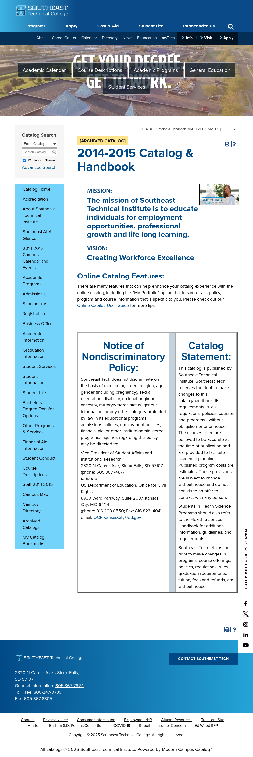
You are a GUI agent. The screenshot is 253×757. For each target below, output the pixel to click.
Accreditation (35, 199)
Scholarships (35, 303)
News (127, 37)
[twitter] (245, 614)
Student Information (33, 379)
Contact (28, 719)
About (41, 37)
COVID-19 (121, 725)
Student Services (126, 87)
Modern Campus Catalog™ (187, 749)
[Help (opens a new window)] (234, 144)
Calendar (89, 37)
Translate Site (212, 719)
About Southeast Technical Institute (39, 215)
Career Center (64, 37)
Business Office (38, 323)
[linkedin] (245, 635)
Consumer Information (96, 719)
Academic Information (33, 337)
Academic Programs (156, 70)
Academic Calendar (44, 70)
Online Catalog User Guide (103, 305)
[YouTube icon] (245, 645)
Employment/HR (138, 719)
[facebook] (245, 604)
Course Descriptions (100, 70)
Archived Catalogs (31, 524)
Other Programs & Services (38, 429)
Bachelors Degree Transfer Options (38, 409)
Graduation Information (33, 353)
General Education (210, 70)
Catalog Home (36, 189)
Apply (71, 26)
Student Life (151, 26)
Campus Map (35, 494)
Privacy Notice (55, 719)
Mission (34, 725)
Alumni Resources (176, 719)
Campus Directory (32, 507)
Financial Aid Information (35, 445)
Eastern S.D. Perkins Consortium (77, 725)
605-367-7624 (69, 685)
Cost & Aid (108, 26)
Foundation (147, 37)
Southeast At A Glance (37, 235)
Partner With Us (199, 26)
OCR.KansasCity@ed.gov (117, 517)
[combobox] (188, 129)
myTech (168, 37)
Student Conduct (39, 458)
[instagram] (245, 624)
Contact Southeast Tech (203, 659)
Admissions (34, 294)
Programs (36, 26)
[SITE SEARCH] (230, 26)
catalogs (54, 749)
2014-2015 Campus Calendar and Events (35, 258)
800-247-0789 (48, 692)
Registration (34, 313)
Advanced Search (39, 167)
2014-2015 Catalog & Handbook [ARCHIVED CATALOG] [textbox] (181, 129)
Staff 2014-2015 (38, 484)
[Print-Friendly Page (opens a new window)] (227, 144)
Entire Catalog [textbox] (34, 144)
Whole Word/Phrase (41, 160)
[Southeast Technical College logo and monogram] (42, 10)
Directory (110, 37)
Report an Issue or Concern (162, 725)
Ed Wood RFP (206, 725)
